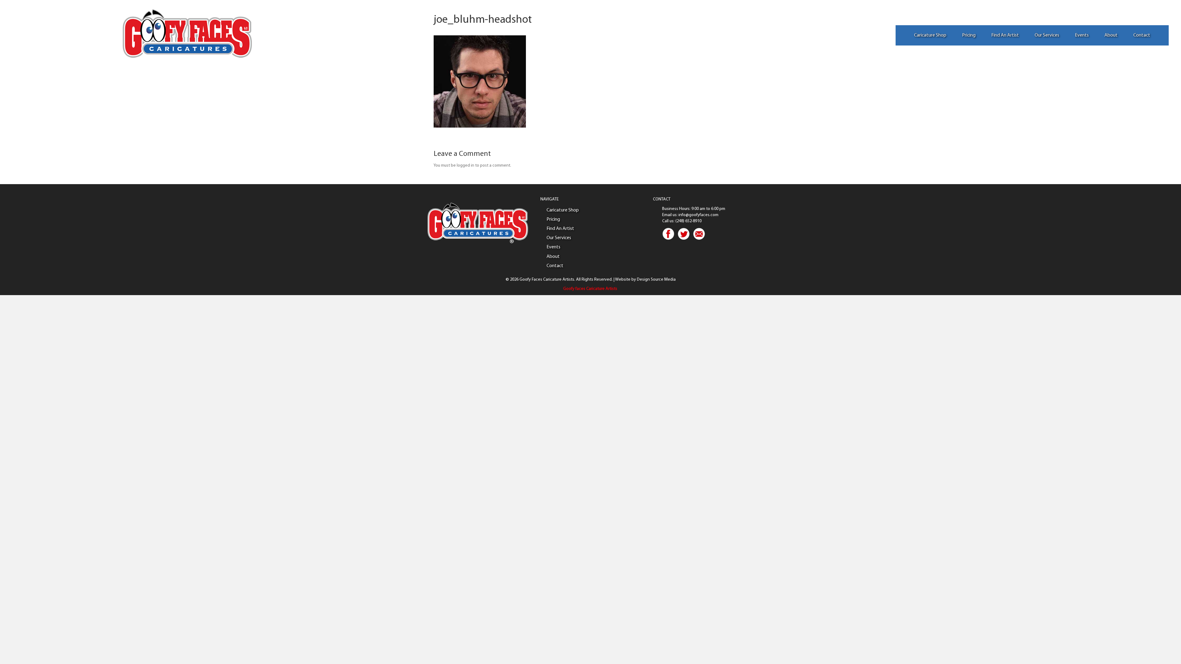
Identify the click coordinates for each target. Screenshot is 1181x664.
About (1111, 35)
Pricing (969, 35)
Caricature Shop (930, 35)
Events (1082, 35)
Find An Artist (1005, 35)
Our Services (1047, 35)
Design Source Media (656, 279)
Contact (1141, 35)
